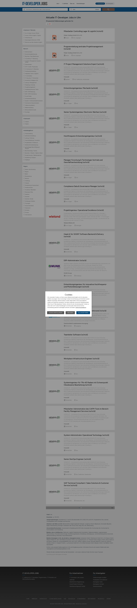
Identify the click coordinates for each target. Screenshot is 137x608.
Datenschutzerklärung (80, 307)
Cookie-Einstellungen (55, 312)
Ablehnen (70, 312)
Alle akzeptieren (83, 312)
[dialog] (68, 304)
